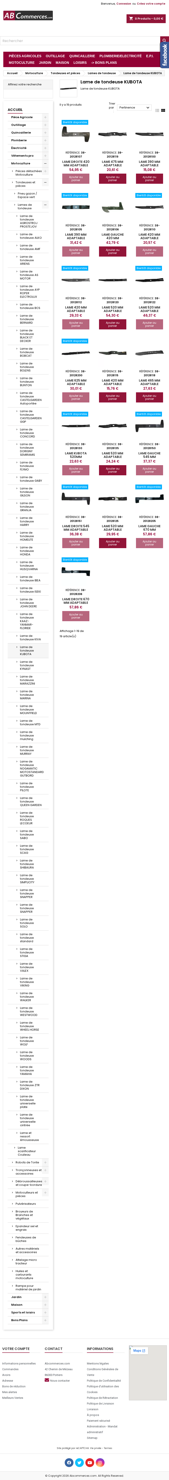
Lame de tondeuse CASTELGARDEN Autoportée (31, 398)
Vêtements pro (22, 156)
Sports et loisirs (23, 1312)
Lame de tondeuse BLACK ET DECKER (27, 335)
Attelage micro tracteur (26, 1261)
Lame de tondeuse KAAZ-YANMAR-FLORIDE (27, 621)
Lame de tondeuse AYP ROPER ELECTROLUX (30, 291)
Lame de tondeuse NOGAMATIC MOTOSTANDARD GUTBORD (32, 768)
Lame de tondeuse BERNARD (27, 319)
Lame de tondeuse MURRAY (27, 750)
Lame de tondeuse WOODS (27, 1055)
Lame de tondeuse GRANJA (27, 506)
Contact (53, 1348)
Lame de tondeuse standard (27, 937)
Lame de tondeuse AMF (30, 247)
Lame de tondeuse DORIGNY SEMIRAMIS (27, 449)
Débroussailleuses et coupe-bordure (29, 1183)
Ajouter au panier (76, 178)
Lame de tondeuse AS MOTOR (29, 275)
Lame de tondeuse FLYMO (27, 466)
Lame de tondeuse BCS (30, 306)
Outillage (18, 125)
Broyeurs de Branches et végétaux (24, 1215)
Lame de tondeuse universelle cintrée (28, 1120)
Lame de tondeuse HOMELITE (27, 536)
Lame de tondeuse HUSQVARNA (29, 565)
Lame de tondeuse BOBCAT (27, 352)
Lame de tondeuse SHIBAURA (27, 864)
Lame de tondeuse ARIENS (27, 260)
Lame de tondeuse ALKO (31, 236)
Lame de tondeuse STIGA (27, 952)
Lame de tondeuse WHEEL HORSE (29, 1026)
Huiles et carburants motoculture (24, 1274)
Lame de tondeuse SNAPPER (27, 893)
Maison (16, 1305)
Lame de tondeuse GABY (31, 479)
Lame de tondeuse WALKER (27, 996)
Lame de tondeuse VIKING (27, 982)
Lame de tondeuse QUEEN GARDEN (31, 801)
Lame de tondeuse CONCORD (27, 433)
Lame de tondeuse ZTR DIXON (30, 1085)
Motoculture (20, 163)
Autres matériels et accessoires (27, 1250)
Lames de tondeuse (25, 206)
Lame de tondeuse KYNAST (27, 665)
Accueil (15, 109)
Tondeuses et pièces (25, 184)
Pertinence (135, 107)
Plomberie (19, 140)
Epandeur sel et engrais (27, 1228)
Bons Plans (19, 1320)
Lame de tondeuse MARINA (27, 694)
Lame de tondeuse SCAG (27, 849)
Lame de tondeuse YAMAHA (27, 1070)
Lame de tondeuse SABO (27, 834)
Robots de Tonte (27, 1162)
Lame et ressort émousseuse (29, 1136)
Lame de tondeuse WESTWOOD (28, 1011)
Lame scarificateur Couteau (27, 1151)
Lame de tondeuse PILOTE (27, 786)
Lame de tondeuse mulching (27, 735)
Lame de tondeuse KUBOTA (27, 650)
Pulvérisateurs (26, 1204)
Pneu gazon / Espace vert (27, 195)
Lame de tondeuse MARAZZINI (27, 680)
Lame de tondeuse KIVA (30, 637)
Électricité (18, 148)
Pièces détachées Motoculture (29, 173)
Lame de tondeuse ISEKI (30, 590)
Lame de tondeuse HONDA (27, 550)
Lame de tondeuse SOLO (27, 923)
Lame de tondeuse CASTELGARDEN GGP (31, 416)
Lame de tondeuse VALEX (27, 967)
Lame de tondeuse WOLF (27, 1041)
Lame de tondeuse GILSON (27, 492)
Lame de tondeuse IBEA (30, 578)
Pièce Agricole (22, 117)
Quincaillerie (21, 132)
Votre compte (15, 1348)
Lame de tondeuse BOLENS (27, 367)
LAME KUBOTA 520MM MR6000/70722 (75, 457)
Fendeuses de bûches (26, 1239)
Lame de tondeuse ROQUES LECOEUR (27, 818)
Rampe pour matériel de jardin (28, 1287)
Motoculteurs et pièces (27, 1194)
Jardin (16, 1297)
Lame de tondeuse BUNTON (27, 381)
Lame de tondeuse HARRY (27, 521)
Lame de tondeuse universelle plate (28, 1101)
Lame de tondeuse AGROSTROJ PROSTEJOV (28, 221)
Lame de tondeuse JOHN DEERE (28, 602)
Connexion (123, 4)
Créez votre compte (151, 4)
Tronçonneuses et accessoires (29, 1172)
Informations (100, 1348)
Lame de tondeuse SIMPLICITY (27, 878)
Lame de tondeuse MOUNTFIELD (28, 709)
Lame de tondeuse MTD (30, 722)
